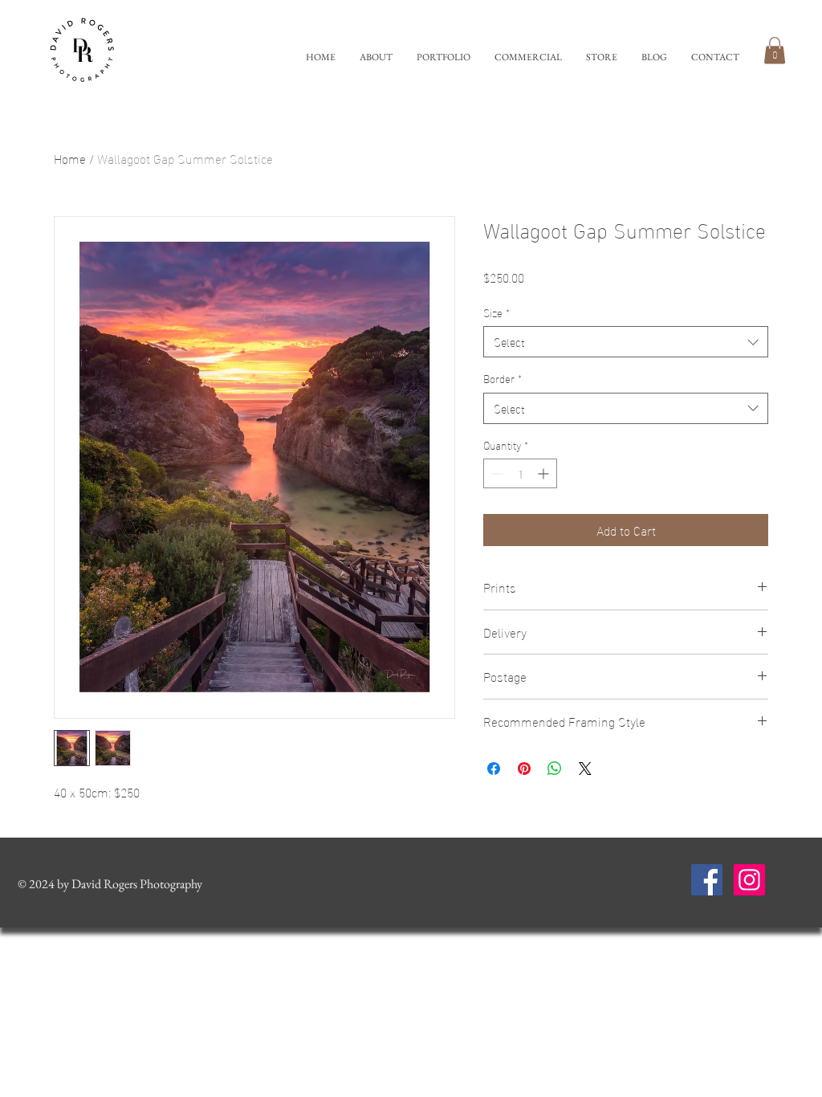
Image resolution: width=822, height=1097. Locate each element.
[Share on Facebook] (493, 768)
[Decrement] (496, 473)
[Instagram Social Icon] (749, 879)
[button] (443, 57)
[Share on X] (585, 768)
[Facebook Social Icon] (706, 879)
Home (70, 157)
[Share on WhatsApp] (554, 768)
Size (496, 312)
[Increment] (545, 473)
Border (502, 378)
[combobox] (625, 341)
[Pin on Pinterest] (524, 768)
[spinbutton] (520, 473)
